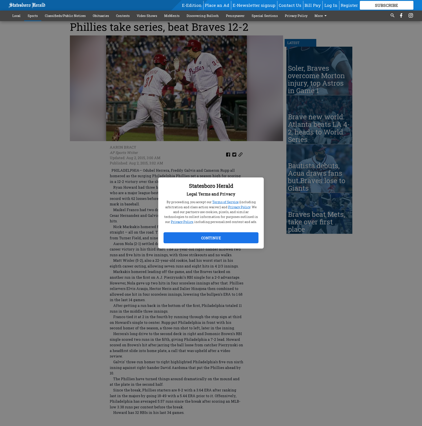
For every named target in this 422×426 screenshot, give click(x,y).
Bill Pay (313, 5)
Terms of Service (225, 202)
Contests (123, 16)
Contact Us (290, 5)
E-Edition (192, 5)
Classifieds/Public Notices (65, 16)
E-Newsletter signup (254, 5)
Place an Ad (217, 5)
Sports (33, 16)
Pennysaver (235, 16)
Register (349, 5)
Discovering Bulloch (203, 16)
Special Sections (265, 16)
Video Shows (147, 16)
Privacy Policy (239, 207)
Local (16, 16)
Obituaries (101, 16)
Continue (211, 238)
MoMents (172, 16)
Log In (330, 5)
